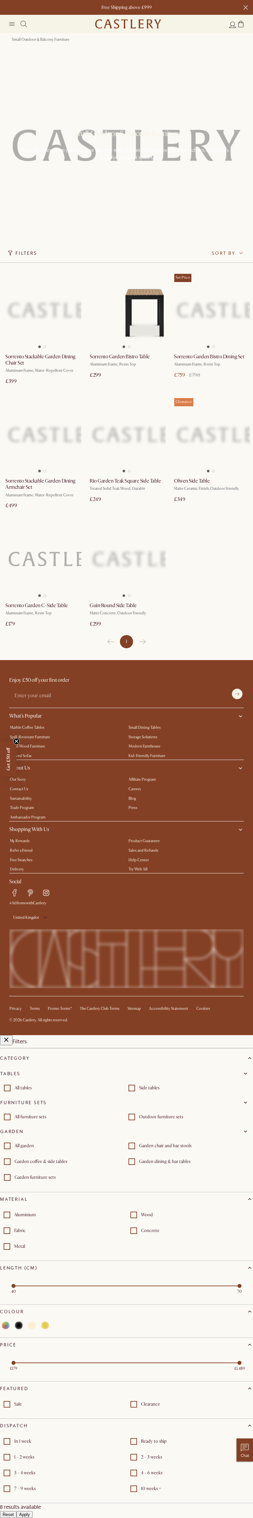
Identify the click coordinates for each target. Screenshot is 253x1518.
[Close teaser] (16, 741)
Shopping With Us (29, 829)
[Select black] (19, 1325)
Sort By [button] (224, 253)
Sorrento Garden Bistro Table (120, 356)
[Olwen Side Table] (211, 434)
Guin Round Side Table (113, 605)
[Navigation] (12, 24)
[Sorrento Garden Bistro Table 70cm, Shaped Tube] (126, 310)
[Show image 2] (46, 345)
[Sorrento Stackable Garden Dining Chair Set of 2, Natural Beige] (42, 310)
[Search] (24, 24)
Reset (8, 1514)
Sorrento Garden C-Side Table (36, 605)
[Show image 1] (38, 345)
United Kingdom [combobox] (26, 917)
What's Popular (25, 716)
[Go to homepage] (128, 24)
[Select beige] (32, 1325)
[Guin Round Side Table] (126, 559)
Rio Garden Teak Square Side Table (125, 481)
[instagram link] (46, 893)
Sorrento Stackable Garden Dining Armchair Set (40, 484)
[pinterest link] (30, 893)
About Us (19, 768)
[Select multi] (5, 1325)
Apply (24, 1514)
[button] (241, 24)
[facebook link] (14, 893)
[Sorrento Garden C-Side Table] (42, 559)
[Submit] (237, 694)
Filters (26, 253)
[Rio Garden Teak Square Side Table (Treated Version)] (126, 434)
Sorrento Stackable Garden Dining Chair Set (40, 359)
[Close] (6, 1040)
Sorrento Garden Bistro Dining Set (209, 356)
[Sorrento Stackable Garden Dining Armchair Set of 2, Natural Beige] (42, 434)
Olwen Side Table (192, 481)
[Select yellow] (45, 1325)
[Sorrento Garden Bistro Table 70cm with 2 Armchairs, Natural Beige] (211, 310)
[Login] (233, 25)
